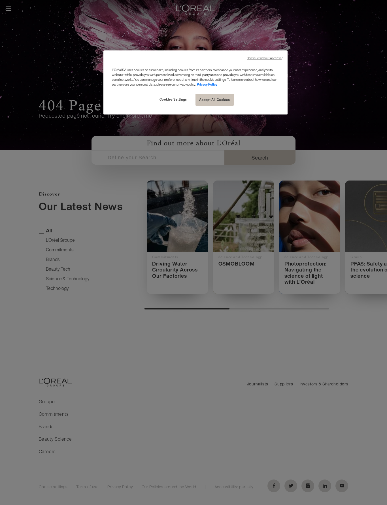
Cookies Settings (173, 99)
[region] (195, 82)
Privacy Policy (207, 84)
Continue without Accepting (265, 58)
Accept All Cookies (214, 99)
